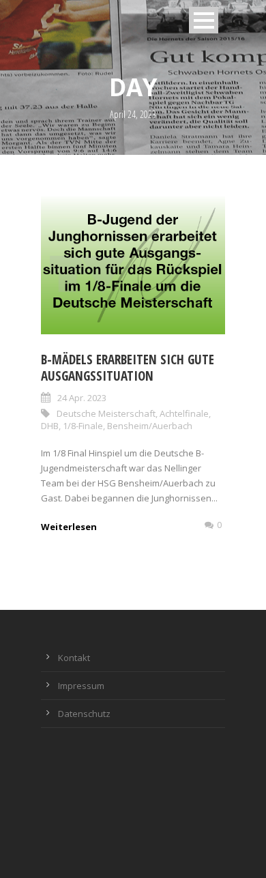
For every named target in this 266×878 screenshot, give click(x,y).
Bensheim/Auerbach (149, 426)
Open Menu (203, 20)
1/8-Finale (83, 426)
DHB (50, 426)
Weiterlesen (69, 527)
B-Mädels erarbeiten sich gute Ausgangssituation (127, 368)
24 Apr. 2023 (81, 398)
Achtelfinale (184, 413)
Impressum (81, 685)
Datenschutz (84, 713)
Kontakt (74, 658)
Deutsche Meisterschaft (106, 413)
